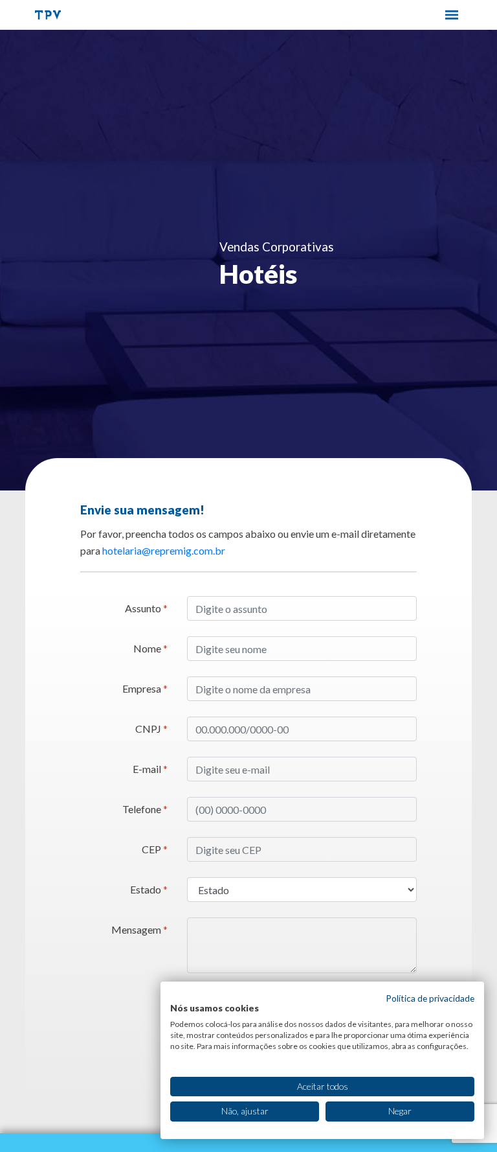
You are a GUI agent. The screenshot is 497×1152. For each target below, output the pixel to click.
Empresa (145, 688)
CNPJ (151, 728)
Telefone (145, 809)
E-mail (150, 769)
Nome (150, 648)
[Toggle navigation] (451, 15)
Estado (149, 889)
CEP (155, 849)
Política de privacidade (430, 998)
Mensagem (139, 929)
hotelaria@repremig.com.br (163, 550)
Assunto (146, 608)
